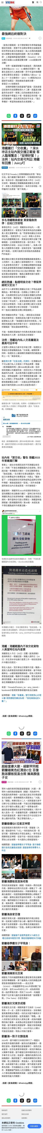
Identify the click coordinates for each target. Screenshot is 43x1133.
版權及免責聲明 (27, 1110)
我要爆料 (24, 1118)
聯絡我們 (4, 1110)
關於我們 (4, 1114)
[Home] (10, 2)
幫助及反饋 (25, 1114)
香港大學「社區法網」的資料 (16, 361)
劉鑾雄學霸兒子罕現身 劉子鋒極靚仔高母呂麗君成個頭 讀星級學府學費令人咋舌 (21, 848)
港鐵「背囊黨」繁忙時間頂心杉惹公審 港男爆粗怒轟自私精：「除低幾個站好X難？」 (21, 698)
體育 (3, 38)
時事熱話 (4, 167)
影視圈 (4, 782)
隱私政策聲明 (6, 1118)
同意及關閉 (34, 1126)
